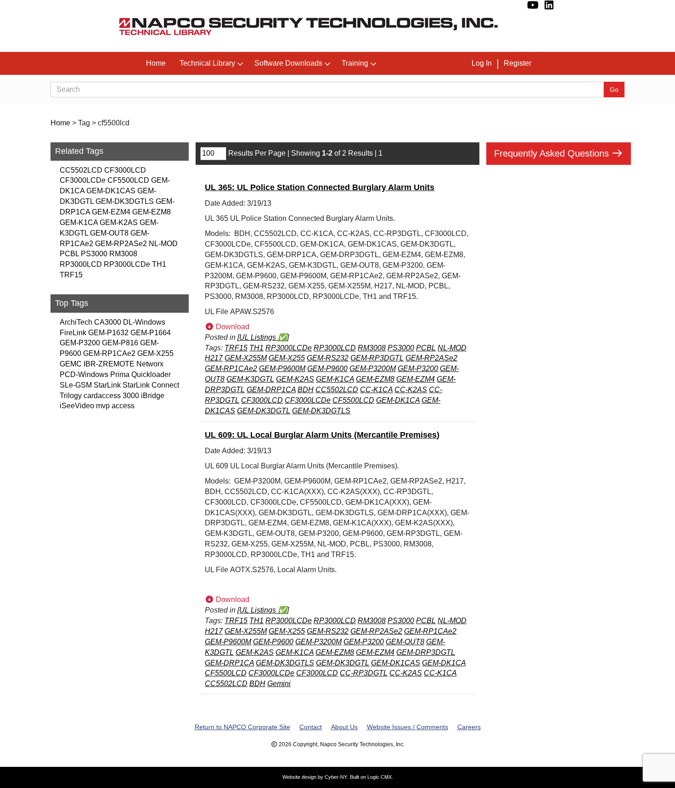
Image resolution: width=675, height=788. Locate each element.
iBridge (152, 396)
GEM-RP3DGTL (377, 358)
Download (231, 327)
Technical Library (207, 63)
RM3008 (123, 254)
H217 (214, 358)
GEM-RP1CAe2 (109, 353)
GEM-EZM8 (151, 212)
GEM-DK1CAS (110, 191)
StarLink (107, 385)
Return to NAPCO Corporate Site (242, 727)
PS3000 (94, 254)
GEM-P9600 (327, 368)
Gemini (279, 683)
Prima (119, 374)
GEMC (71, 364)
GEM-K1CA (79, 222)
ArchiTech (76, 322)
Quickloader (151, 374)
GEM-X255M (246, 358)
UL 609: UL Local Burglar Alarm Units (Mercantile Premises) (322, 434)
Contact (310, 727)
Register (517, 63)
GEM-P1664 (150, 333)
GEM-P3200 (80, 343)
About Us (344, 727)
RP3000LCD (81, 264)
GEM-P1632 (108, 333)
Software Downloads (288, 63)
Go (614, 89)
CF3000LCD (125, 170)
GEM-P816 (120, 343)
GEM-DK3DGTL (263, 411)
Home (156, 63)
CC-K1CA (376, 390)
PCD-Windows (84, 374)
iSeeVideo (77, 406)
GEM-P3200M (372, 368)
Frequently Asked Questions (553, 153)
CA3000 (107, 322)
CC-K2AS (410, 390)
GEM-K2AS (119, 222)
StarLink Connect (151, 385)
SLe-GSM (76, 385)
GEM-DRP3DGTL (425, 652)
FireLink (73, 333)
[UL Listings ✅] (263, 337)
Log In (482, 63)
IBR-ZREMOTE (109, 364)
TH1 (159, 264)
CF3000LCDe (83, 180)
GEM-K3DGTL (250, 379)
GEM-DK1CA (398, 400)
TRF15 (71, 275)
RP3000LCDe (127, 264)
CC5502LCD (81, 170)
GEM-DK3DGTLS (125, 201)
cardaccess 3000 (111, 396)
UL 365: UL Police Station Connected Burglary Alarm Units (319, 187)
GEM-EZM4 (111, 212)
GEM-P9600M (282, 368)
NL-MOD (163, 244)
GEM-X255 (155, 353)
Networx (149, 364)
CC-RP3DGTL (364, 673)
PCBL (69, 254)
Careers (469, 727)
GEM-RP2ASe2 (121, 244)
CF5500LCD (128, 180)
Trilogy (71, 396)
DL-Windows (144, 322)
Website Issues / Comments (407, 727)
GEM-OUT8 (109, 233)
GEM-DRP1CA (271, 390)
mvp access (115, 406)
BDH (306, 390)
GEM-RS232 (328, 358)
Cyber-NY (336, 777)
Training (355, 63)
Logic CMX (379, 777)
